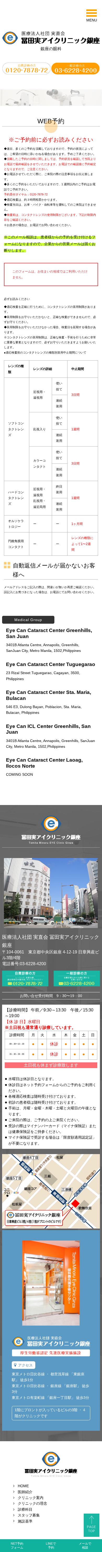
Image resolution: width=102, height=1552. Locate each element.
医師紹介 (25, 1492)
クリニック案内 (30, 1498)
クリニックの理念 (32, 1503)
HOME (23, 1486)
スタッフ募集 (29, 1515)
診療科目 (25, 1509)
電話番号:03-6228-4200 (24, 964)
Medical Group (28, 620)
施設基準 (25, 1521)
